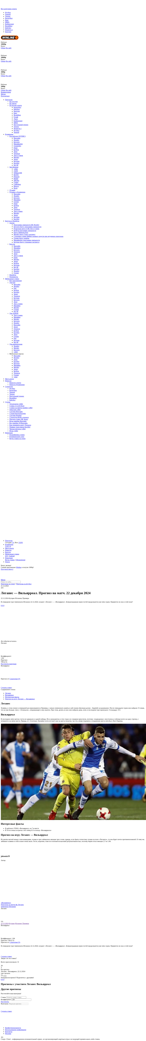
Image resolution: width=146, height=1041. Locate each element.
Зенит (16, 159)
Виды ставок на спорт (17, 438)
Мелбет (16, 157)
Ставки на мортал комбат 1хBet (20, 408)
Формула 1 (9, 30)
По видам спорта (15, 105)
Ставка (3, 997)
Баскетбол (9, 18)
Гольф (16, 117)
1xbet (15, 377)
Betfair (16, 179)
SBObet (16, 180)
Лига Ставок (18, 155)
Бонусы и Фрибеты (12, 221)
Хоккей (8, 14)
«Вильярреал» (6, 903)
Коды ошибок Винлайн (18, 421)
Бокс (7, 20)
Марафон (17, 200)
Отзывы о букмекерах (17, 192)
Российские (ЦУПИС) (17, 136)
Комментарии (6, 92)
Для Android (13, 313)
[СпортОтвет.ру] (17, 7)
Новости (8, 381)
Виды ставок (10, 560)
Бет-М (16, 165)
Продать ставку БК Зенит (18, 419)
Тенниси (17, 153)
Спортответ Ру (15, 679)
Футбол (8, 12)
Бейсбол (8, 28)
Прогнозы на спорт (8, 584)
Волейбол (8, 26)
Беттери (16, 161)
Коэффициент (6, 999)
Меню (3, 580)
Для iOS (12, 282)
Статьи (7, 402)
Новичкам (9, 433)
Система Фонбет (15, 415)
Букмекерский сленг (16, 437)
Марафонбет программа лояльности (27, 240)
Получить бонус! (7, 569)
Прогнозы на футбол (23, 584)
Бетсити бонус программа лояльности (27, 227)
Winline (18, 567)
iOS (6, 556)
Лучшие (12, 190)
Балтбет (16, 163)
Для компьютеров (15, 344)
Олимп (16, 202)
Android (12, 556)
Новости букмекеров (17, 385)
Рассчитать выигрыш (8, 664)
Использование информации (15, 1030)
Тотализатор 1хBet (16, 404)
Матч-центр (9, 379)
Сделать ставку (6, 688)
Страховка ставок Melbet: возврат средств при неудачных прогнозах (38, 236)
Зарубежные (13, 167)
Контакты (8, 1032)
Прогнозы (9, 100)
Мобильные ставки (12, 279)
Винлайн (17, 138)
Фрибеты (12, 275)
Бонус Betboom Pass (21, 232)
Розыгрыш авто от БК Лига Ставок (26, 229)
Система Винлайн (16, 412)
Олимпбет (17, 146)
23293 (20, 542)
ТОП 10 (8, 546)
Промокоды (13, 277)
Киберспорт (9, 24)
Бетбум (16, 150)
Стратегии (9, 386)
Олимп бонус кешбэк (21, 238)
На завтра (12, 103)
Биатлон (8, 32)
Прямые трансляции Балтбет (19, 427)
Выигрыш (4, 1004)
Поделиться (5, 96)
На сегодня (13, 101)
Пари (16, 148)
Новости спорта (15, 383)
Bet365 (16, 175)
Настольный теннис (21, 125)
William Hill (18, 173)
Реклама (8, 1033)
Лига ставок (18, 211)
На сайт (8, 48)
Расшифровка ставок (17, 435)
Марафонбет (18, 144)
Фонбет (16, 140)
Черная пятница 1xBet (17, 429)
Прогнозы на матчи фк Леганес (12, 905)
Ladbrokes (17, 184)
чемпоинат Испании (8, 906)
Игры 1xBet (13, 431)
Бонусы (12, 244)
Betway (16, 186)
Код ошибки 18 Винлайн (18, 423)
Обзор (3, 48)
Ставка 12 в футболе (16, 406)
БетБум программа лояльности (25, 230)
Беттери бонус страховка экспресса (26, 242)
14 (13, 542)
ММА (7, 22)
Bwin (15, 188)
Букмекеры (9, 134)
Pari (15, 288)
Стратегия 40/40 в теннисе (19, 417)
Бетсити (17, 142)
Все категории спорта (9, 9)
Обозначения (20, 560)
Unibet (16, 182)
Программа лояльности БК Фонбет (26, 225)
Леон (15, 152)
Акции (11, 223)
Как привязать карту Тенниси (20, 425)
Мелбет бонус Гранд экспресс (24, 234)
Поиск (7, 562)
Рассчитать (5, 1002)
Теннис (7, 16)
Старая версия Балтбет (17, 413)
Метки (3, 94)
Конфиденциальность (13, 1028)
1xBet (16, 169)
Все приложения (15, 281)
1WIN (16, 171)
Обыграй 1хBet (15, 410)
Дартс (16, 119)
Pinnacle (16, 177)
